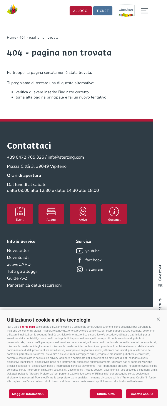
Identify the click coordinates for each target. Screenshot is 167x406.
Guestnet (160, 273)
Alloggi (81, 11)
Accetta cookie (142, 394)
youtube (92, 250)
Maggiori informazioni (28, 394)
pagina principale (48, 97)
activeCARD (19, 264)
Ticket (103, 11)
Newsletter (18, 250)
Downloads (18, 257)
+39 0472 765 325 (25, 157)
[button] (158, 319)
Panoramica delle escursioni (34, 285)
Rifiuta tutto (106, 394)
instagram (94, 269)
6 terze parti (27, 326)
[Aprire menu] (144, 11)
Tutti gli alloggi (22, 271)
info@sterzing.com (66, 157)
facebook (93, 260)
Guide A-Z (17, 278)
